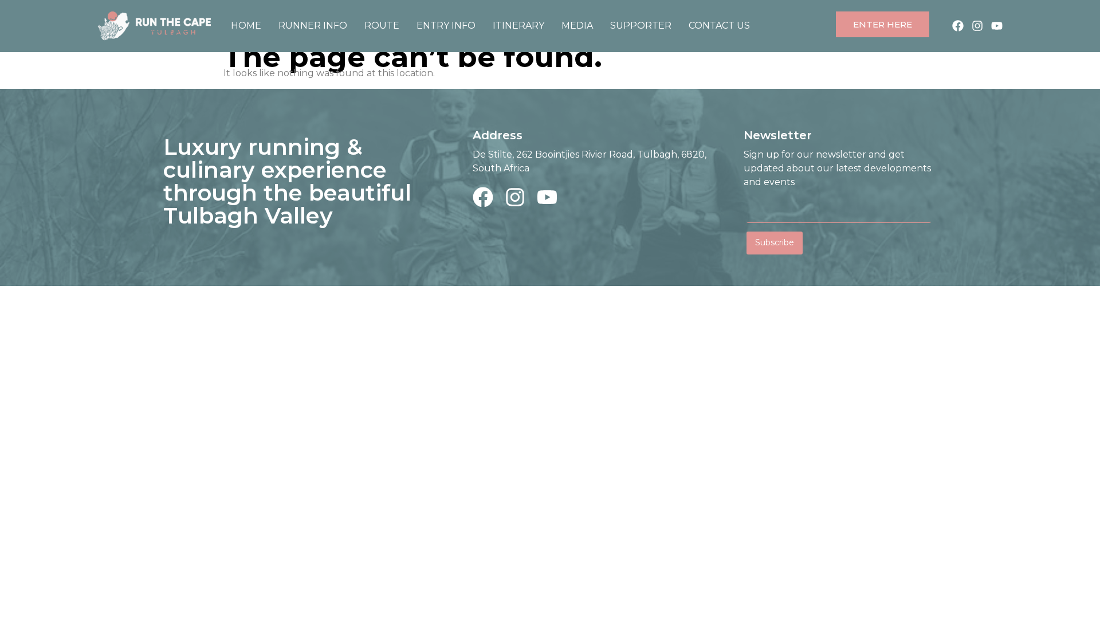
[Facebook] (958, 26)
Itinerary (518, 25)
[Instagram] (977, 26)
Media (577, 25)
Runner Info (312, 25)
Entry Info (446, 25)
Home (246, 25)
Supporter (640, 25)
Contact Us (719, 25)
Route (381, 25)
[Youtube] (997, 26)
